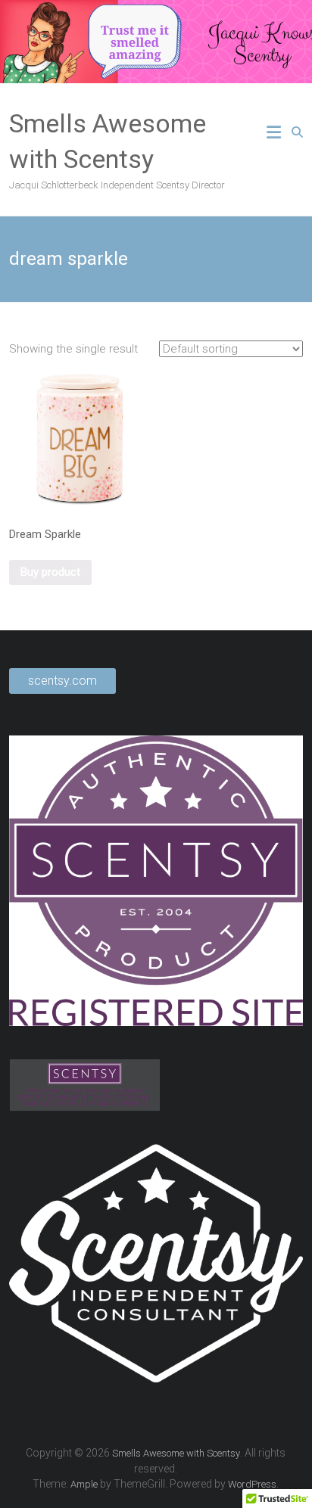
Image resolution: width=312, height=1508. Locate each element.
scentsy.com (62, 680)
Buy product (50, 572)
